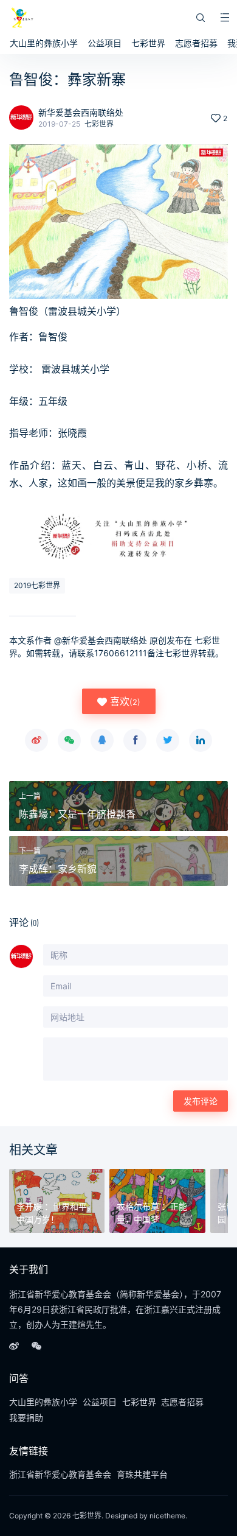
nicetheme (167, 1515)
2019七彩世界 (37, 585)
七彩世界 (148, 43)
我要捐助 (26, 1417)
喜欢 (123, 701)
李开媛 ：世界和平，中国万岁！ (55, 1212)
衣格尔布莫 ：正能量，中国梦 (152, 1212)
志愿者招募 (196, 43)
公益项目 (105, 43)
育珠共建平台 (142, 1474)
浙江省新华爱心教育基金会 (60, 1474)
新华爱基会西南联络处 (80, 112)
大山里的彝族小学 (44, 43)
